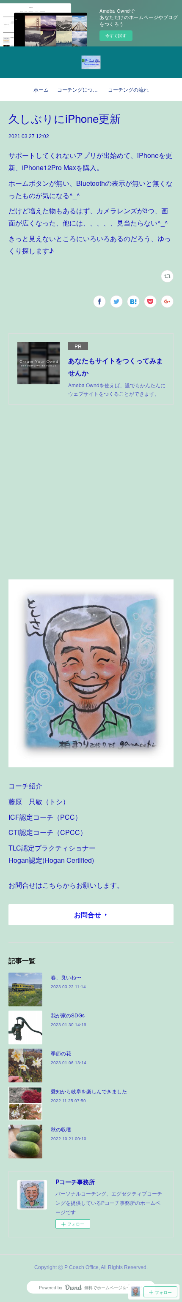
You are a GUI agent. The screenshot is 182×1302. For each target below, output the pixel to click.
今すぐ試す (116, 35)
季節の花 (61, 1053)
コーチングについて (80, 90)
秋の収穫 (61, 1129)
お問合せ (87, 914)
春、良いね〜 (66, 977)
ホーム (41, 90)
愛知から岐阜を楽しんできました (89, 1091)
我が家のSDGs (68, 1015)
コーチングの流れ (128, 90)
